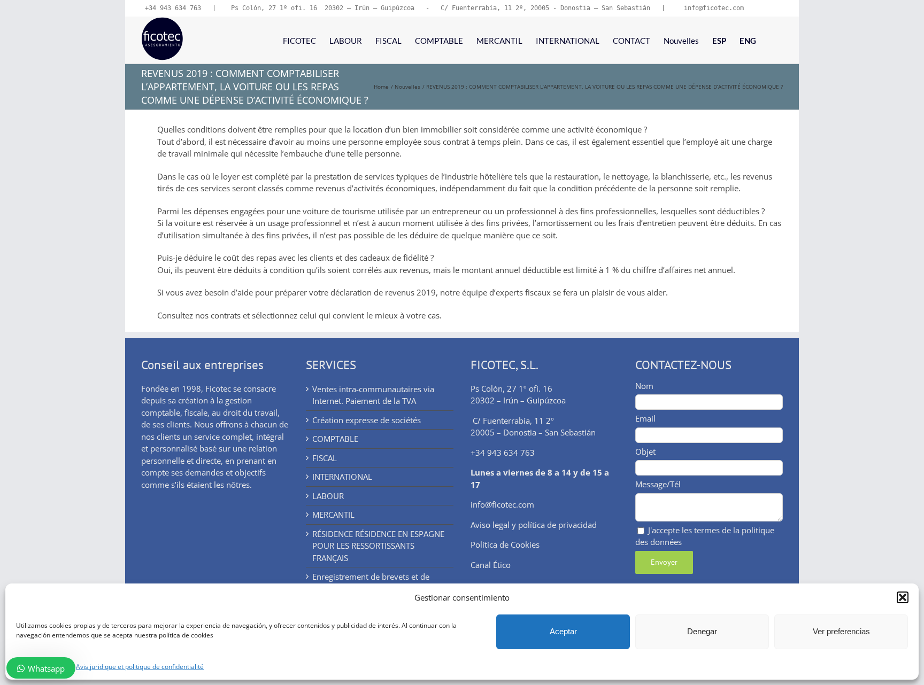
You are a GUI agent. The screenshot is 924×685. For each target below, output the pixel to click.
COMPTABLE (335, 438)
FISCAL (324, 458)
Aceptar (563, 631)
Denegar (702, 631)
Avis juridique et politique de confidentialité (140, 666)
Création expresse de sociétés (366, 420)
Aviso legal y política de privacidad (534, 524)
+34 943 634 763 (173, 8)
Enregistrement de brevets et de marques (370, 582)
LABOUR (328, 496)
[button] (902, 597)
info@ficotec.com (502, 504)
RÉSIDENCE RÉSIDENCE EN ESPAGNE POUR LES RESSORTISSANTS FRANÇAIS (378, 545)
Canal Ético (491, 564)
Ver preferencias (841, 631)
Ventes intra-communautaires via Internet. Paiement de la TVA (373, 395)
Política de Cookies (505, 544)
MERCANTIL (333, 514)
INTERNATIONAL (342, 476)
